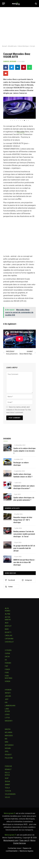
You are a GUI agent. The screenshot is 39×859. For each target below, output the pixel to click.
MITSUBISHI (9, 745)
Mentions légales (26, 851)
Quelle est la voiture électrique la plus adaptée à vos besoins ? (24, 450)
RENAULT (8, 769)
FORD (7, 673)
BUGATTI (8, 632)
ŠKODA (7, 781)
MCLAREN (8, 732)
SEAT (7, 778)
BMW (7, 629)
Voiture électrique (23, 46)
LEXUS (7, 714)
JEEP (6, 699)
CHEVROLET (9, 642)
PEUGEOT (8, 755)
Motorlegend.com (10, 840)
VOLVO (7, 797)
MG (6, 739)
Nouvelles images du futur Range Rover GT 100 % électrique (22, 519)
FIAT (6, 666)
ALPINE (7, 614)
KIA (6, 702)
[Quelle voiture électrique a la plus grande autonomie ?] (7, 496)
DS (6, 660)
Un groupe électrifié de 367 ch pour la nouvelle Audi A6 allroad (24, 548)
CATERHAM (9, 639)
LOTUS (7, 718)
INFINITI (8, 693)
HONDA (7, 681)
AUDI (6, 623)
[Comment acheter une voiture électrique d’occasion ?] (7, 485)
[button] (5, 67)
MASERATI (8, 721)
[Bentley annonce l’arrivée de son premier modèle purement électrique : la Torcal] (7, 530)
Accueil (4, 46)
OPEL (7, 751)
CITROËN (8, 650)
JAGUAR (8, 696)
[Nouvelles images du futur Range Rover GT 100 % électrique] (7, 516)
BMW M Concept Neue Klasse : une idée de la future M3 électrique (24, 562)
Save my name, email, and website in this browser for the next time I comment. (18, 410)
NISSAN (8, 748)
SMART (7, 785)
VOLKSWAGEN (10, 794)
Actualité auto (12, 46)
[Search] (36, 3)
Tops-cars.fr (24, 840)
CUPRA (7, 653)
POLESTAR (9, 758)
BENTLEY (8, 626)
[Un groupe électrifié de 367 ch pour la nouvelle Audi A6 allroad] (7, 545)
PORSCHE (8, 766)
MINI (6, 742)
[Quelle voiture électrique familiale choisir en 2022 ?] (7, 473)
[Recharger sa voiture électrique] (7, 461)
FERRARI (8, 663)
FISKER (7, 669)
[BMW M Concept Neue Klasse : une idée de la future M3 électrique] (7, 559)
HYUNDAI (8, 690)
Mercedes (21, 132)
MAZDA (7, 729)
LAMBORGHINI (10, 706)
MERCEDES (9, 736)
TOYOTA (8, 791)
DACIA (7, 657)
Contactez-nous (14, 848)
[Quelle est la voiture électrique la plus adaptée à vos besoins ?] (7, 447)
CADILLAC (8, 635)
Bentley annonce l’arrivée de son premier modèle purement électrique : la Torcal (24, 534)
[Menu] (3, 3)
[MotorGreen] (19, 3)
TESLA (7, 788)
